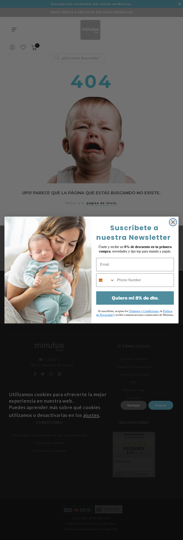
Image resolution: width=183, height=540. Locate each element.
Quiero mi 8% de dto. (135, 298)
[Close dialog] (173, 222)
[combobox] (105, 280)
